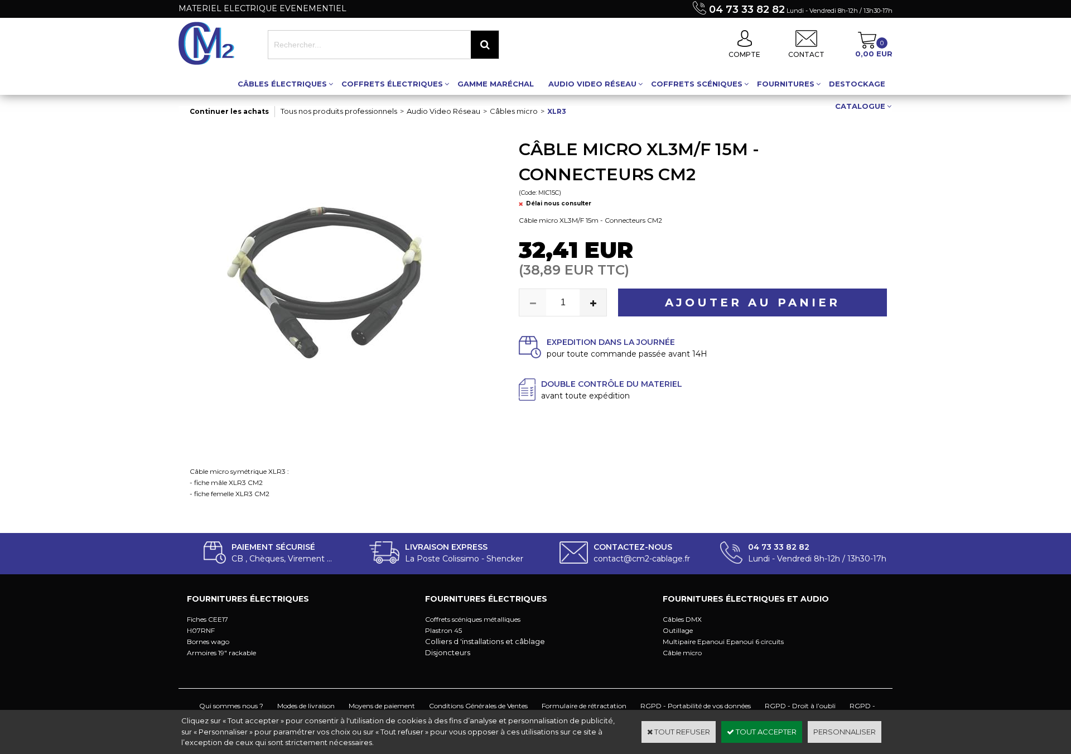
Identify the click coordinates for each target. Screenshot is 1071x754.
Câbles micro (514, 111)
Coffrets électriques (392, 83)
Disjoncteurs (447, 652)
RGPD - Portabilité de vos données (695, 706)
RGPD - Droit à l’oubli (800, 706)
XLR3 (556, 111)
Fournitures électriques (248, 599)
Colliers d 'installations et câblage (485, 641)
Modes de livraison (306, 706)
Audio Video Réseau (592, 83)
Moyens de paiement (382, 706)
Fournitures (785, 83)
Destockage (857, 83)
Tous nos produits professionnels (339, 111)
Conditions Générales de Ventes (478, 706)
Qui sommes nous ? (231, 706)
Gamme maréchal (495, 83)
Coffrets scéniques (696, 83)
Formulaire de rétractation (584, 706)
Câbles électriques (282, 83)
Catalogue (860, 106)
